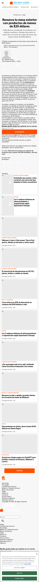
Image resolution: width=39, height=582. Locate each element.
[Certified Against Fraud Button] (8, 503)
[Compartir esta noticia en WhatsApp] (4, 63)
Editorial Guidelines (8, 498)
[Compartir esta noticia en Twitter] (13, 63)
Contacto (5, 495)
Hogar (24, 15)
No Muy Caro (17, 15)
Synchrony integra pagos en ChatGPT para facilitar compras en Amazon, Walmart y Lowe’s (19, 460)
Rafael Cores (9, 59)
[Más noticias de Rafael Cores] (6, 50)
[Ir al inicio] (19, 477)
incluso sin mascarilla (14, 79)
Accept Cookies (19, 578)
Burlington (5, 159)
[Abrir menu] (3, 3)
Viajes (2, 533)
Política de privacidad (9, 136)
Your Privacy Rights (19, 567)
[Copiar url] (6, 68)
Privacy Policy (6, 496)
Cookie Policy (27, 564)
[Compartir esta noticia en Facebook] (9, 63)
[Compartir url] (4, 73)
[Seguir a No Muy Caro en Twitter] (7, 544)
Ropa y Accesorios (7, 299)
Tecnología (25, 7)
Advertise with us (8, 500)
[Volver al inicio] (9, 509)
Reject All (19, 573)
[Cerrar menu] (2, 514)
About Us (5, 493)
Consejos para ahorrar (10, 7)
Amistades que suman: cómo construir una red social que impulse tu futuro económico (25, 180)
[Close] (37, 554)
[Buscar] (3, 521)
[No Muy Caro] (19, 2)
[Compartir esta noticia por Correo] (18, 63)
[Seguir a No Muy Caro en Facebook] (2, 544)
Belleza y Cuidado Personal (10, 392)
